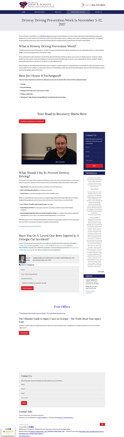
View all (100, 271)
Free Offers (62, 307)
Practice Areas (39, 12)
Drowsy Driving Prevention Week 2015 (30, 226)
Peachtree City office (61, 245)
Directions (88, 292)
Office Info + (60, 417)
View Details (24, 333)
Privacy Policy (66, 429)
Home (23, 12)
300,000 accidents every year (48, 36)
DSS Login (27, 436)
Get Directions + (68, 417)
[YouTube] (32, 427)
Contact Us (98, 12)
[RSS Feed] (33, 427)
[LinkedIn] (30, 427)
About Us (58, 12)
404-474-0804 (98, 5)
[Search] (102, 424)
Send (94, 166)
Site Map (21, 436)
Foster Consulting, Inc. (56, 431)
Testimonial (91, 173)
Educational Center (77, 12)
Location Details (90, 291)
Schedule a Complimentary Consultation (32, 121)
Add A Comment (27, 288)
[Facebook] (29, 427)
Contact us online (44, 245)
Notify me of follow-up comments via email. (34, 283)
